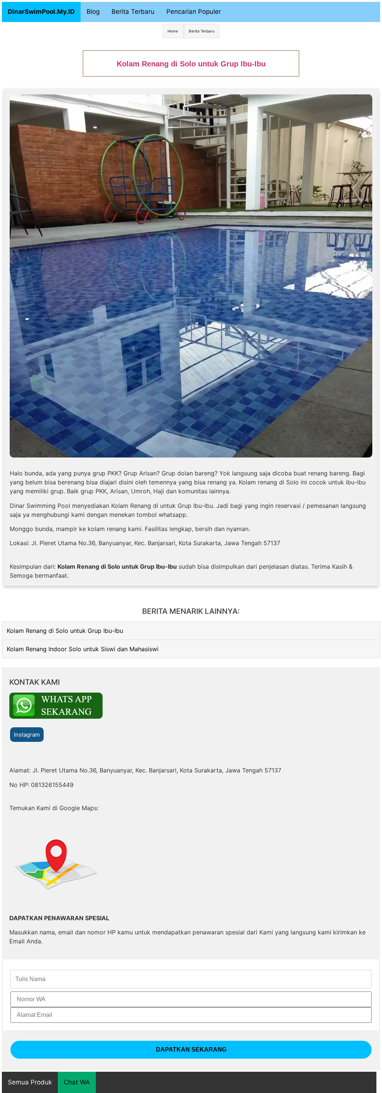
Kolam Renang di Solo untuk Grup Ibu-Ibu (65, 630)
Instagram (27, 734)
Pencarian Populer (193, 11)
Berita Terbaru (133, 11)
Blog (93, 11)
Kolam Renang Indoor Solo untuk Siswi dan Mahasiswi (83, 649)
